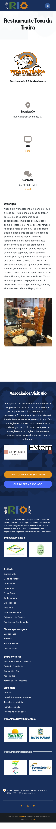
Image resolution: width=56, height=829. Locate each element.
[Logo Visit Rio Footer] (17, 495)
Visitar (27, 151)
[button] (6, 446)
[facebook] (21, 780)
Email (28, 189)
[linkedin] (34, 780)
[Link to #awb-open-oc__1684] (47, 6)
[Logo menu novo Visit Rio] (16, 3)
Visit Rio (22, 792)
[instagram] (28, 780)
